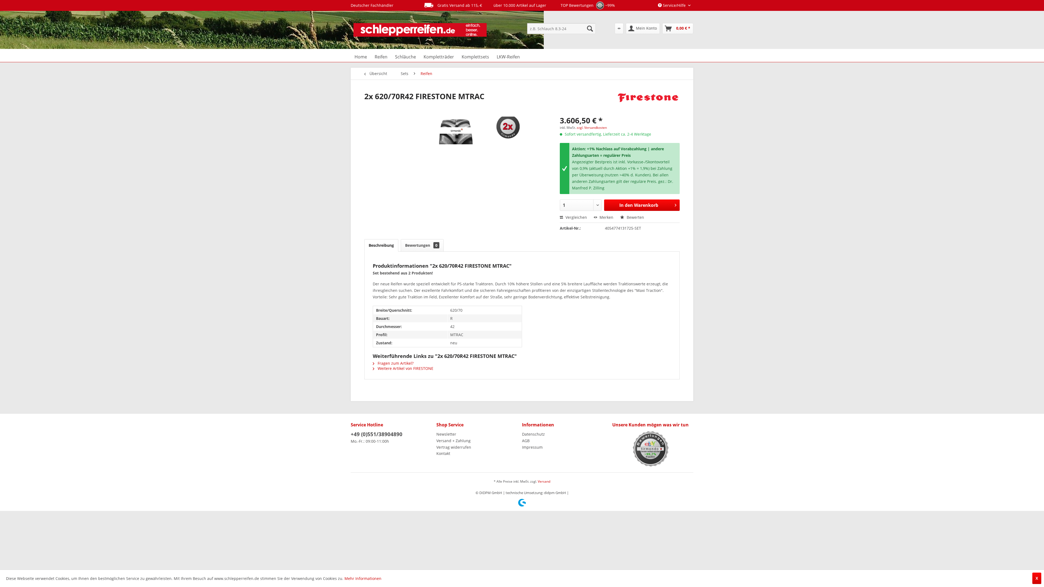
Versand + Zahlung (453, 440)
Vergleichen (575, 217)
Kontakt (443, 453)
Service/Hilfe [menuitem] (674, 5)
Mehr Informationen (362, 578)
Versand (544, 481)
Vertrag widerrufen (453, 447)
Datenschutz (533, 434)
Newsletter (446, 434)
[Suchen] (590, 28)
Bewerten (635, 217)
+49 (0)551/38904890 (376, 434)
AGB (526, 440)
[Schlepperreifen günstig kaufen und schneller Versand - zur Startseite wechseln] (420, 30)
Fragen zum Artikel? (395, 363)
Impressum (532, 447)
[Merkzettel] (619, 28)
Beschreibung (381, 245)
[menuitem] (561, 28)
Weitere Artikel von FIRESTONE (405, 368)
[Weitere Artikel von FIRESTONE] (648, 101)
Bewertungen (421, 245)
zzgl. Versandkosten (592, 127)
